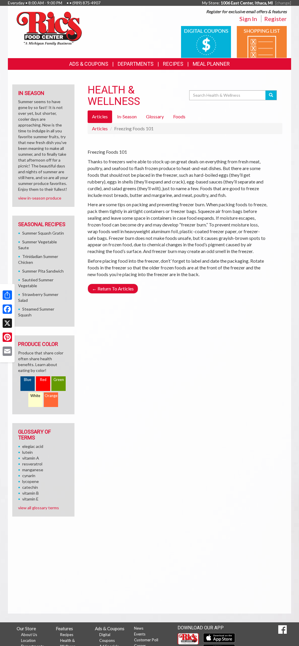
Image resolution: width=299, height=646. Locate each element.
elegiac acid (32, 446)
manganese (32, 469)
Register (275, 18)
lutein (27, 452)
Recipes (173, 64)
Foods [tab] (179, 116)
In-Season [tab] (127, 116)
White (35, 396)
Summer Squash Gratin (43, 233)
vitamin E (30, 498)
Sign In (248, 18)
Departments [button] (136, 64)
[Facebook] (7, 309)
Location (28, 640)
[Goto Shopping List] (262, 41)
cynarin (28, 475)
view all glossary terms (38, 507)
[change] (283, 2)
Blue (27, 379)
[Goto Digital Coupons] (206, 41)
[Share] (7, 295)
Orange (51, 396)
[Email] (7, 351)
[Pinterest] (7, 337)
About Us (29, 634)
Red (43, 379)
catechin (30, 487)
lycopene (30, 481)
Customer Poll (146, 640)
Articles (100, 128)
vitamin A (30, 458)
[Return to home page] (49, 27)
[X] (7, 323)
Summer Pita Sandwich (43, 271)
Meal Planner (211, 64)
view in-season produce (39, 197)
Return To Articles (113, 288)
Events (139, 634)
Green (58, 379)
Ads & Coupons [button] (88, 64)
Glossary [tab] (155, 116)
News (138, 628)
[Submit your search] (271, 95)
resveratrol (32, 463)
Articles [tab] (100, 116)
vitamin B (30, 493)
